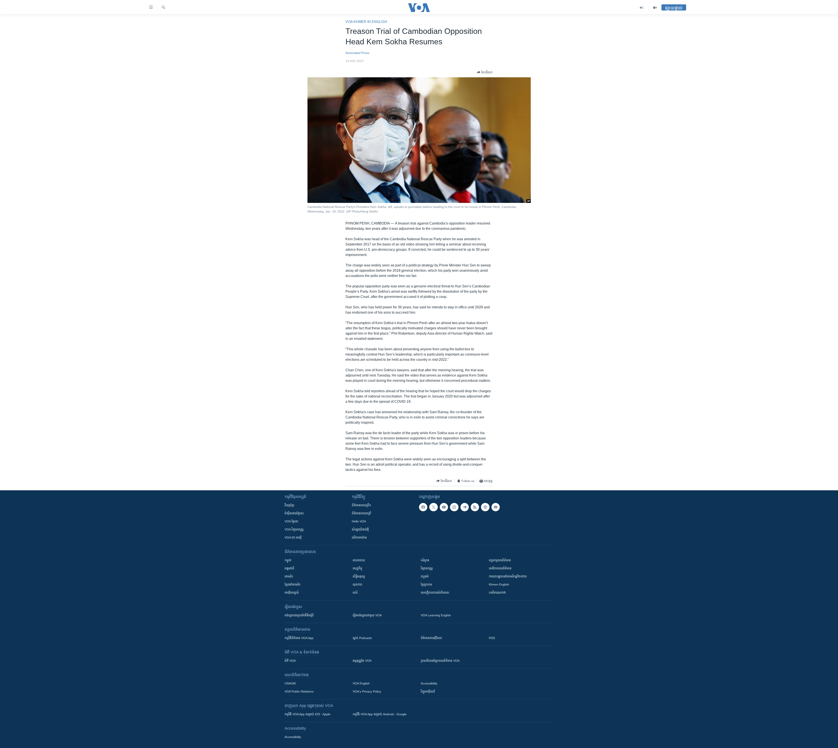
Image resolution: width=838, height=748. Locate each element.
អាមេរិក (289, 576)
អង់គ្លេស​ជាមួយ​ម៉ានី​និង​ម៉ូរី (299, 615)
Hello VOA (359, 521)
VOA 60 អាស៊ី (293, 537)
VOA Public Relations (299, 691)
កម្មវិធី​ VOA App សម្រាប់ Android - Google (380, 714)
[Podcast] (485, 507)
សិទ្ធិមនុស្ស (359, 576)
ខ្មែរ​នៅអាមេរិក (293, 584)
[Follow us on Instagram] (454, 507)
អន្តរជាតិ (289, 568)
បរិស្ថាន (425, 560)
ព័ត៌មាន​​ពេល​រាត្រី (361, 513)
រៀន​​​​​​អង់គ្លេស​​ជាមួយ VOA (367, 615)
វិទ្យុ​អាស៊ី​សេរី (428, 691)
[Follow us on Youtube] (444, 507)
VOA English (361, 683)
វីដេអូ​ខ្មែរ (289, 505)
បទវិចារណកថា (497, 592)
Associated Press (357, 53)
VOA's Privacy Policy (367, 691)
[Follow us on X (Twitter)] (433, 507)
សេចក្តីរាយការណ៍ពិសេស (435, 592)
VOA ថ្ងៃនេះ (291, 521)
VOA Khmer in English (366, 22)
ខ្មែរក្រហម (426, 584)
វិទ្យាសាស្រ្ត (427, 568)
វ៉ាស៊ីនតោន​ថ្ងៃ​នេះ (294, 513)
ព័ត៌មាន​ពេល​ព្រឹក (361, 505)
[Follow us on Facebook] (423, 507)
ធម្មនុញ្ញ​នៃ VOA (362, 660)
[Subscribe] (495, 507)
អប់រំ (355, 592)
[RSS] (475, 507)
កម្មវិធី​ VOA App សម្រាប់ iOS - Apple (307, 714)
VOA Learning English (436, 615)
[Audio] (641, 7)
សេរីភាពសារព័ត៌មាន (500, 568)
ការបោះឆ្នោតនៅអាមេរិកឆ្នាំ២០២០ (508, 576)
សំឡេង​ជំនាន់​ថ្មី (360, 529)
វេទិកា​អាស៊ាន (359, 537)
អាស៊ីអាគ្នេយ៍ (292, 592)
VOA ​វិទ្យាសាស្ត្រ (294, 529)
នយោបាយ (359, 560)
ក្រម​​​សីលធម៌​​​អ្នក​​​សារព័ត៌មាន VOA (440, 660)
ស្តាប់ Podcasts (362, 638)
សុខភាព (357, 584)
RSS (492, 638)
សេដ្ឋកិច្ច (357, 568)
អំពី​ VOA (290, 660)
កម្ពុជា (288, 560)
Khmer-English (499, 584)
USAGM (290, 683)
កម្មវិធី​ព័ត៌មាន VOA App (299, 638)
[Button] (485, 72)
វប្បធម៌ (425, 576)
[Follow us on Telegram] (464, 507)
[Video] (654, 7)
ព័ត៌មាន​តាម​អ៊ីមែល (431, 638)
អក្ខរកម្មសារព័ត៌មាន (500, 560)
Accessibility (429, 683)
